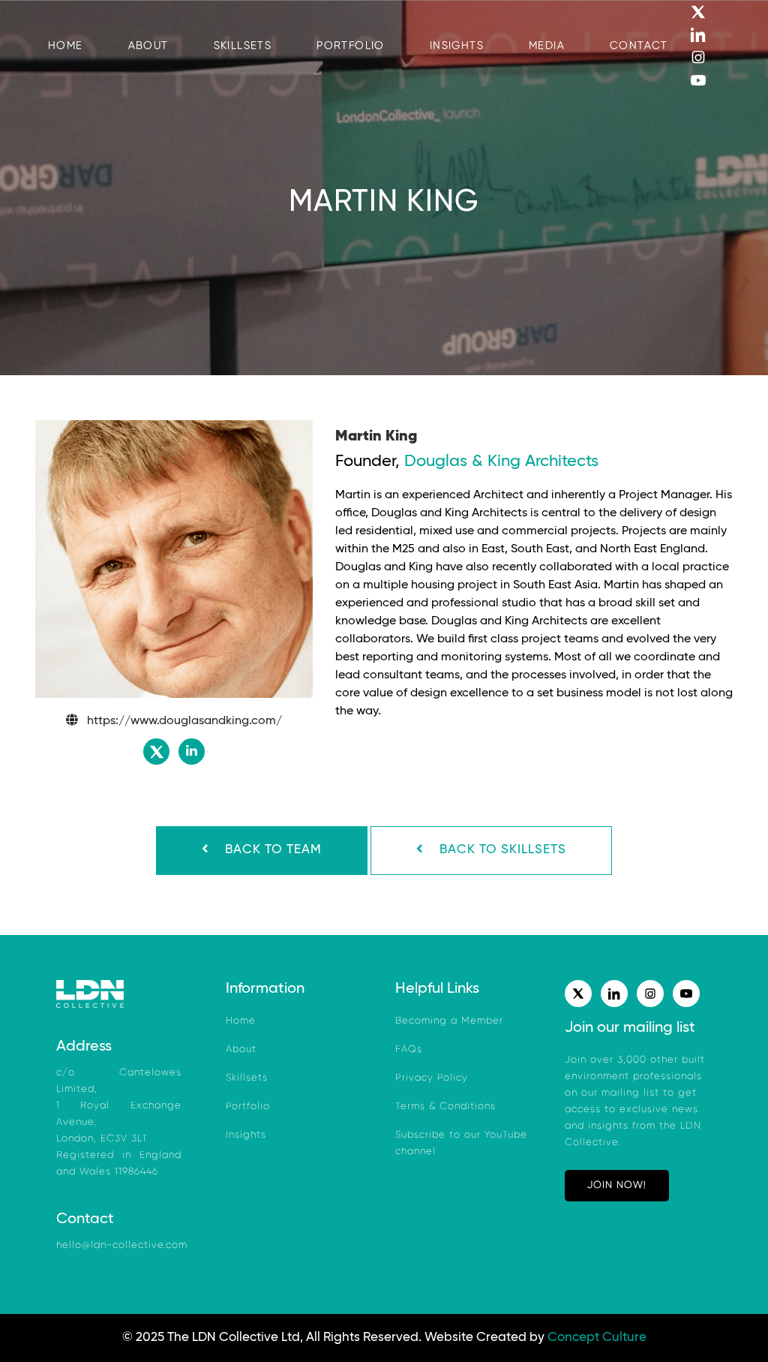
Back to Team (271, 849)
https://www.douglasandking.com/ (184, 721)
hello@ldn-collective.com (122, 1245)
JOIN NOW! (616, 1185)
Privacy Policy (431, 1078)
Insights (246, 1135)
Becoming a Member (449, 1021)
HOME (65, 46)
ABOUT (148, 46)
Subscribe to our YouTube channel (461, 1143)
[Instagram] (709, 57)
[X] (709, 11)
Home (241, 1021)
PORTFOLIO (350, 46)
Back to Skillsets (501, 849)
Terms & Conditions (445, 1106)
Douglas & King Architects (501, 461)
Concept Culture (597, 1337)
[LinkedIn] (709, 34)
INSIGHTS (457, 46)
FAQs (408, 1049)
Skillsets (247, 1078)
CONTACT (639, 46)
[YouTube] (709, 79)
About (241, 1049)
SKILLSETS (243, 46)
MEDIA (547, 46)
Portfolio (248, 1106)
